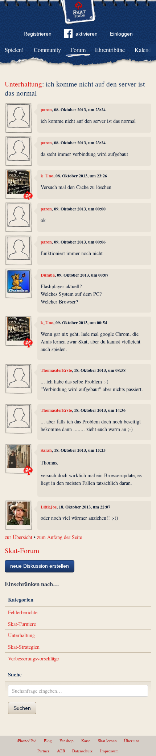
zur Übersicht (18, 537)
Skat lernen (107, 740)
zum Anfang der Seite (59, 537)
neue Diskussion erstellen (39, 566)
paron (46, 109)
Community (47, 49)
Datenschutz (82, 750)
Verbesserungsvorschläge (33, 658)
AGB (61, 750)
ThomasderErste (56, 370)
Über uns (131, 740)
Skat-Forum (22, 550)
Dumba (48, 275)
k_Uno (47, 176)
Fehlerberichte (22, 612)
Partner (43, 750)
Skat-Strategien (24, 646)
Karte (85, 740)
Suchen (22, 708)
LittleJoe (49, 507)
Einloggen (121, 34)
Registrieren (38, 34)
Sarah (46, 450)
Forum (78, 49)
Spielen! (14, 49)
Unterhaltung (23, 84)
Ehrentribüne (110, 49)
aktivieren (86, 34)
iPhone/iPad (27, 740)
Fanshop (66, 740)
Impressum (109, 750)
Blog (48, 740)
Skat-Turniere (22, 623)
